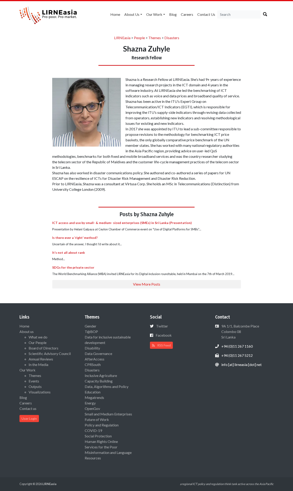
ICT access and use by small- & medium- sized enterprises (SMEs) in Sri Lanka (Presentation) (122, 223)
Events (34, 381)
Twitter (162, 326)
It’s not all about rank (68, 252)
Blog (173, 14)
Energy (90, 403)
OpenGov (92, 408)
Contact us (206, 14)
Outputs (35, 386)
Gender (90, 326)
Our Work (154, 14)
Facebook (164, 335)
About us (131, 14)
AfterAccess (94, 359)
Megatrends (94, 397)
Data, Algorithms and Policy (106, 386)
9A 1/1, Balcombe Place (240, 331)
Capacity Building (99, 381)
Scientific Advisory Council (50, 353)
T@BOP (91, 331)
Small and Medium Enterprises (108, 414)
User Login (29, 418)
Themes (35, 375)
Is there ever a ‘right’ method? (75, 238)
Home (115, 14)
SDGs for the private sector (73, 267)
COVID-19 (93, 430)
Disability (92, 348)
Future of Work (97, 419)
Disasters (92, 370)
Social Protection (98, 436)
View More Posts (146, 284)
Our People (37, 342)
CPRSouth (93, 364)
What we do (38, 337)
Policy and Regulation (102, 425)
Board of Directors (43, 348)
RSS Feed (164, 345)
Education (92, 392)
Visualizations (40, 392)
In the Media (38, 364)
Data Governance (98, 353)
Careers (187, 14)
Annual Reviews (41, 359)
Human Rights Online (101, 441)
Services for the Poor (101, 447)
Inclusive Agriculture (101, 375)
